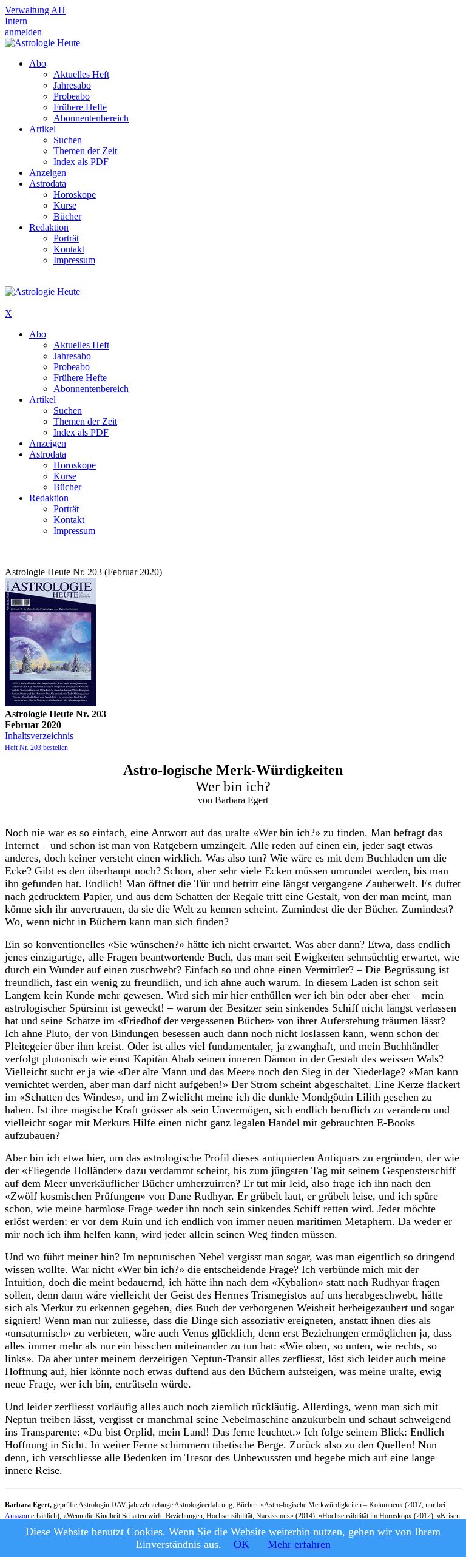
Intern (16, 21)
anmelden (23, 32)
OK (241, 1544)
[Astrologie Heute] (42, 43)
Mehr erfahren (299, 1544)
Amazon (17, 1515)
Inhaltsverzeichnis (39, 736)
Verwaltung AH (35, 10)
